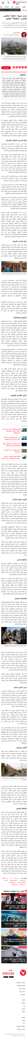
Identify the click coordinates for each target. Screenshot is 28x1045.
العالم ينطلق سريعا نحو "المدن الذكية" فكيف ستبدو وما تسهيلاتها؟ (11, 431)
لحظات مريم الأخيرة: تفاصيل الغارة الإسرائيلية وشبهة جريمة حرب (15, 941)
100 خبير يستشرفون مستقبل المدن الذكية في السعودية (12, 438)
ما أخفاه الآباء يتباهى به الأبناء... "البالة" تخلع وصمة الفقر (15, 907)
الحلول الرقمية (12, 882)
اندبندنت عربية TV (21, 1029)
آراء (12, 7)
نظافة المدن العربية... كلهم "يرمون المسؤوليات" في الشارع (11, 457)
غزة (11, 878)
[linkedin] (6, 973)
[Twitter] (11, 973)
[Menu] (3, 2)
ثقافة (23, 1012)
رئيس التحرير (22, 988)
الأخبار (24, 7)
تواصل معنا (22, 991)
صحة (24, 1023)
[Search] (8, 2)
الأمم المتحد (19, 144)
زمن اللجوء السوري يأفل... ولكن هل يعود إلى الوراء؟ (15, 960)
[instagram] (9, 973)
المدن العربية (16, 159)
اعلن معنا (23, 994)
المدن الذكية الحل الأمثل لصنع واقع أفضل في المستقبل (11, 445)
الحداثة (6, 880)
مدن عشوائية (5, 878)
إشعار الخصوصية (21, 986)
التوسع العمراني (13, 880)
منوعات (23, 1017)
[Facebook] (13, 973)
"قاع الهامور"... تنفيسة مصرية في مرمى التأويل (15, 925)
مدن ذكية (16, 878)
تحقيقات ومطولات (10, 891)
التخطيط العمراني (22, 882)
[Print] (14, 67)
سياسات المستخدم (20, 983)
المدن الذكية (22, 212)
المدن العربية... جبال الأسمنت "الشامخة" (12, 451)
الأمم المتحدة (22, 880)
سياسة (18, 7)
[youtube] (8, 973)
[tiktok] (4, 973)
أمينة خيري (16, 33)
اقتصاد (7, 7)
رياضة (23, 1020)
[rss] (3, 973)
